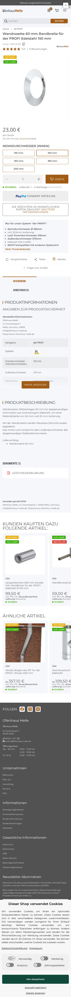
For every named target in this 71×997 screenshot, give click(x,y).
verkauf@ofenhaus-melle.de (18, 741)
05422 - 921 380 (12, 738)
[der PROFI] (36, 351)
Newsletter (8, 828)
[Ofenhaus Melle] (12, 10)
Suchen (59, 21)
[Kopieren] (24, 44)
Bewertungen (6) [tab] (21, 290)
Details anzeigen (35, 993)
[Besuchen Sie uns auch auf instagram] (30, 709)
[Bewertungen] (11, 49)
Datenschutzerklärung (50, 890)
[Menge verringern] (6, 179)
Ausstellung (8, 784)
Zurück (6, 29)
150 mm (37, 361)
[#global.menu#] (64, 10)
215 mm (37, 372)
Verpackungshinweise (13, 867)
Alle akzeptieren (35, 979)
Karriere (6, 788)
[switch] (12, 958)
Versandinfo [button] (55, 187)
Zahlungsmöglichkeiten (13, 809)
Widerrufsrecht (10, 858)
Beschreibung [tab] (19, 281)
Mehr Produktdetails (17, 249)
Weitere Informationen (39, 211)
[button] (25, 555)
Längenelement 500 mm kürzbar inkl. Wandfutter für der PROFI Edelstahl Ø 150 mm (24, 585)
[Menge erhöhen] (39, 179)
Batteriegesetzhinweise (13, 862)
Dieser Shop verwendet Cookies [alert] (35, 904)
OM (7, 578)
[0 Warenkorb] (56, 10)
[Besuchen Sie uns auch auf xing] (38, 709)
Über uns (7, 779)
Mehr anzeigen (35, 384)
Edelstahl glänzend (43, 380)
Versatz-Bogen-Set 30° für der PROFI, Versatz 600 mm (22, 671)
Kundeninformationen (13, 818)
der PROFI (18, 29)
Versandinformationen (13, 814)
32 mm (36, 389)
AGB (5, 853)
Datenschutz (8, 849)
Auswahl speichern (35, 987)
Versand (23, 139)
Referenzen (8, 775)
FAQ (4, 793)
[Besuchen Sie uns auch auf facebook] (22, 709)
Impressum (8, 844)
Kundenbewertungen (12, 823)
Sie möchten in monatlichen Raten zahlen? (35, 209)
